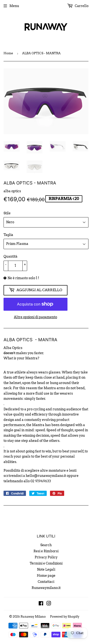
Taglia (8, 235)
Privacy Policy (46, 557)
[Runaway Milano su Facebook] (40, 604)
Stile (7, 213)
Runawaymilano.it (46, 588)
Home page (46, 575)
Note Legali (46, 569)
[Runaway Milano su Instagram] (48, 604)
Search (46, 545)
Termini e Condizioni (46, 563)
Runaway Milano (33, 616)
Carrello (81, 6)
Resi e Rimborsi (46, 551)
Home (8, 53)
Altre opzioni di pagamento (35, 317)
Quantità (10, 256)
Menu (14, 6)
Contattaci (46, 582)
